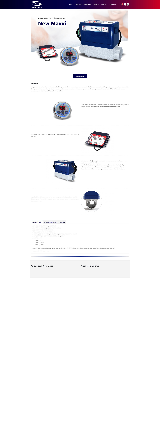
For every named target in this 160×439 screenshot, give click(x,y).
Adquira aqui (80, 76)
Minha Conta (113, 4)
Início (71, 4)
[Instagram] (128, 4)
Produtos (79, 4)
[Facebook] (125, 4)
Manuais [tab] (62, 222)
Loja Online (87, 4)
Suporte (96, 4)
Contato (104, 4)
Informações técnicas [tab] (50, 222)
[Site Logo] (37, 4)
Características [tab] (36, 222)
